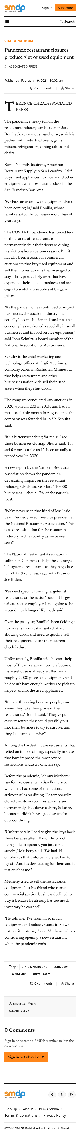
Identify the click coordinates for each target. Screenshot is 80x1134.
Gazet (65, 1128)
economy (61, 967)
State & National (19, 41)
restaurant (41, 974)
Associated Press (23, 66)
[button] (10, 1109)
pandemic (18, 974)
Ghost (52, 1128)
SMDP (19, 1128)
